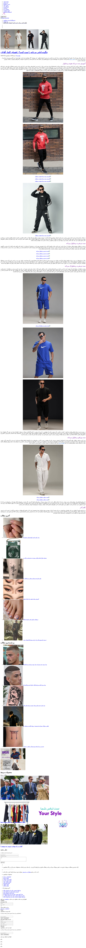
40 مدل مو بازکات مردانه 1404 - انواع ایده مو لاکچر (34, 685)
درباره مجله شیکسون (8, 864)
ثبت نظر (2, 862)
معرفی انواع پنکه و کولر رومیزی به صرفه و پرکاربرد (35, 558)
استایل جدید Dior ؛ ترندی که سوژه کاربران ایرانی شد (34, 640)
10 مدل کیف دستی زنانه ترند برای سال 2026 (13, 894)
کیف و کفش (6, 884)
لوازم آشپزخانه (6, 883)
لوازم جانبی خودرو (7, 880)
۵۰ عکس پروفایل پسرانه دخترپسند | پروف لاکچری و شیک (36, 726)
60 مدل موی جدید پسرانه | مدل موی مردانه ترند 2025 (35, 664)
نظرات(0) (18, 55)
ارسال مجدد (6, 918)
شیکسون (6, 899)
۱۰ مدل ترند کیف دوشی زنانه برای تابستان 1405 (13, 895)
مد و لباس (5, 21)
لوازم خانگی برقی (7, 881)
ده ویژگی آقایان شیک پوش (8, 798)
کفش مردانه (6, 878)
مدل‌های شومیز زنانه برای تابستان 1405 (12, 890)
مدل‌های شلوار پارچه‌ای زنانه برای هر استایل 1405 (14, 896)
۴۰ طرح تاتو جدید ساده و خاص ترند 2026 (32, 578)
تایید (2, 918)
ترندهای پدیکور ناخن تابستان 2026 (30, 619)
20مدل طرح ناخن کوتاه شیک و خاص (31, 537)
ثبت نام (2, 926)
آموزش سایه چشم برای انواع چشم (31, 599)
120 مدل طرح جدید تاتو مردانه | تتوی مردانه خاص (34, 705)
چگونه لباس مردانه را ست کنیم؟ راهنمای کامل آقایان (24, 52)
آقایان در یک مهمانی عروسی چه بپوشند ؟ (11, 846)
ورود (2, 910)
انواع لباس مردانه (7, 876)
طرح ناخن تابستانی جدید (8, 893)
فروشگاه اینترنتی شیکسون (9, 20)
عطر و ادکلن (6, 885)
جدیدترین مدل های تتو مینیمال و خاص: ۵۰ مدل (33, 746)
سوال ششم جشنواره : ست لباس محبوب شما (13, 822)
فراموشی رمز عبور (5, 908)
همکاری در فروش (27, 872)
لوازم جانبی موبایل (7, 879)
